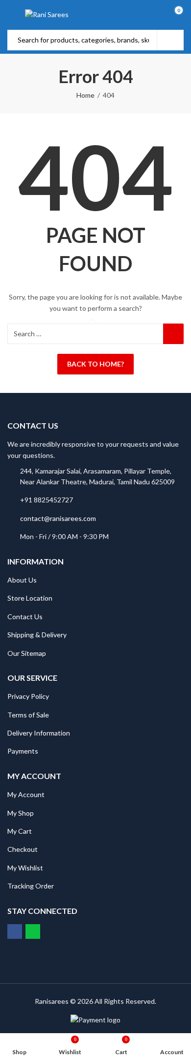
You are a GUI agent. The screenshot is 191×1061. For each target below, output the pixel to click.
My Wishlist (25, 868)
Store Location (29, 598)
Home (85, 95)
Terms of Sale (28, 715)
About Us (22, 580)
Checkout (22, 849)
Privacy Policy (28, 696)
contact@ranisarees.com (58, 518)
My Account (26, 794)
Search (170, 40)
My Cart (19, 831)
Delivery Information (38, 733)
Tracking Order (30, 886)
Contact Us (25, 616)
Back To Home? (95, 364)
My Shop (20, 813)
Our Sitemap (26, 653)
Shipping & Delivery (37, 634)
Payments (22, 751)
